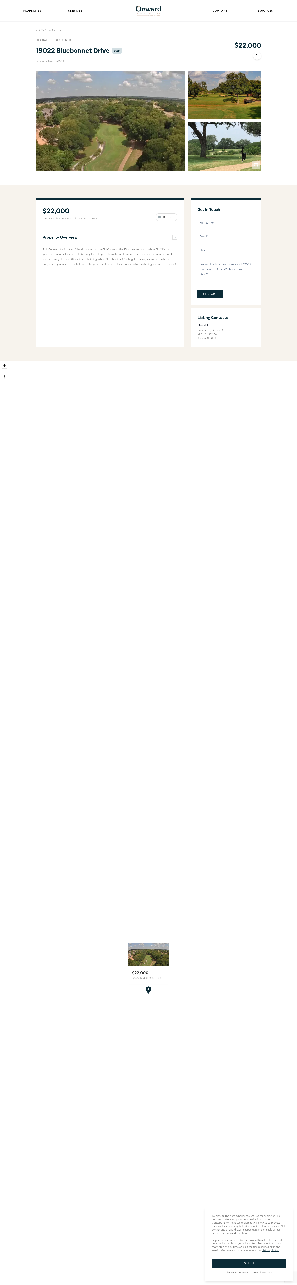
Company (220, 10)
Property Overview (60, 237)
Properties (32, 10)
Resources (264, 10)
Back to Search (51, 29)
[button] (148, 990)
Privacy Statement (262, 1272)
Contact (210, 294)
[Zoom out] (4, 371)
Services (75, 10)
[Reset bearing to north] (4, 377)
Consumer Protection (237, 1272)
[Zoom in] (4, 365)
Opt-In (249, 1263)
